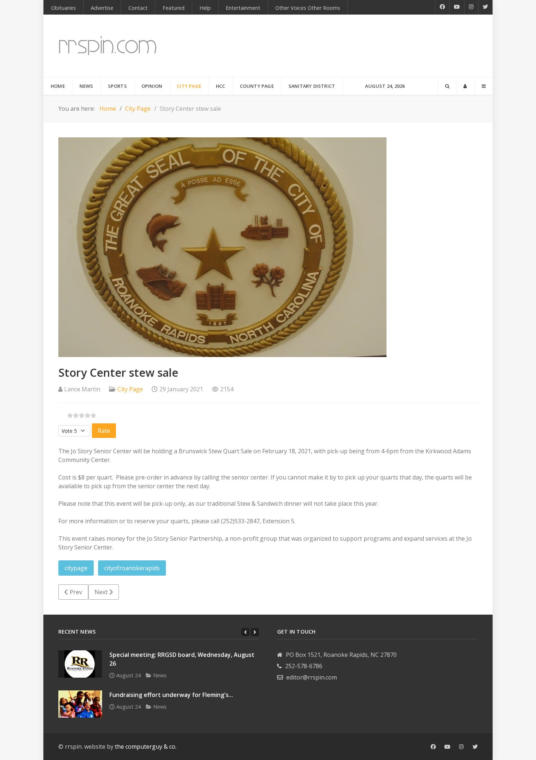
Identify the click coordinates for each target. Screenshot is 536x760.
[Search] (447, 86)
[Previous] (245, 632)
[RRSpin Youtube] (457, 7)
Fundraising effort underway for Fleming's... (171, 695)
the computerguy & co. (145, 747)
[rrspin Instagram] (461, 747)
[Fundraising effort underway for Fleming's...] (80, 704)
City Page (130, 389)
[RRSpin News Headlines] (107, 45)
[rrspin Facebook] (433, 747)
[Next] (255, 632)
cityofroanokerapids (132, 568)
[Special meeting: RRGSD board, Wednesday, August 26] (80, 664)
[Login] (465, 86)
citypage (76, 568)
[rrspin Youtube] (447, 747)
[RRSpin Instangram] (471, 7)
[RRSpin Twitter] (485, 7)
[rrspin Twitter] (475, 747)
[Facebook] (442, 7)
